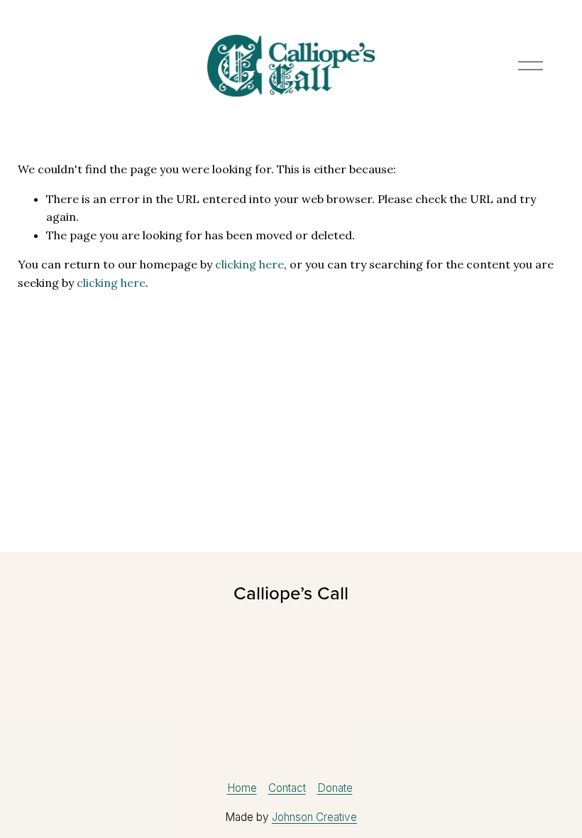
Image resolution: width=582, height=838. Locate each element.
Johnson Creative (314, 817)
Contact (287, 788)
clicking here (249, 264)
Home (242, 788)
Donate (335, 788)
